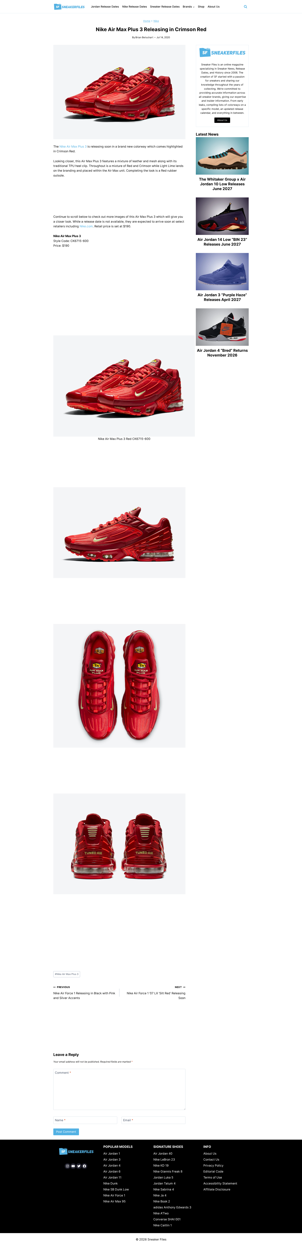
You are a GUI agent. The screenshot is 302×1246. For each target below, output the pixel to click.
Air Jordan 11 (112, 1177)
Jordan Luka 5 (163, 1177)
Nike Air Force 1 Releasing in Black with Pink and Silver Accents (84, 993)
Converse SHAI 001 (167, 1219)
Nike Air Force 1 (114, 1195)
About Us (214, 6)
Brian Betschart (144, 37)
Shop (201, 6)
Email (128, 1120)
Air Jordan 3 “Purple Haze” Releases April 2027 (222, 297)
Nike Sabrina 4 (163, 1189)
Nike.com (86, 226)
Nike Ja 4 (159, 1195)
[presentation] (222, 156)
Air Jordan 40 (162, 1153)
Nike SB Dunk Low (116, 1189)
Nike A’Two (161, 1213)
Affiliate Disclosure (216, 1189)
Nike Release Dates (134, 6)
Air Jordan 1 (111, 1153)
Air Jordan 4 (111, 1165)
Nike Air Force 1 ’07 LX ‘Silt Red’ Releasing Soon (156, 993)
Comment (63, 1073)
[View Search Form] (245, 7)
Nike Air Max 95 (114, 1201)
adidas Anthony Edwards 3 (172, 1207)
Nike (156, 20)
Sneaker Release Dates (165, 6)
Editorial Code (213, 1171)
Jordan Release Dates (105, 6)
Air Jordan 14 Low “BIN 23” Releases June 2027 (222, 242)
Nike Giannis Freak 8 (167, 1171)
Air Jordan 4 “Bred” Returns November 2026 (222, 352)
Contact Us (211, 1159)
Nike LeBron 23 (164, 1159)
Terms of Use (212, 1177)
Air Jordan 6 (111, 1171)
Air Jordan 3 (111, 1159)
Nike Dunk (110, 1183)
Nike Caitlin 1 (162, 1225)
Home (146, 20)
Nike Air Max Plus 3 (73, 146)
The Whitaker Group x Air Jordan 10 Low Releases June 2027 (222, 184)
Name (60, 1120)
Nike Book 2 (161, 1201)
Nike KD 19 (161, 1165)
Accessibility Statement (220, 1183)
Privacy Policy (213, 1165)
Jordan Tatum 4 (164, 1183)
